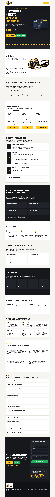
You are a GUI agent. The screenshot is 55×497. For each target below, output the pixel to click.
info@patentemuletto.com (14, 465)
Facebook (24, 71)
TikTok (12, 71)
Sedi (38, 46)
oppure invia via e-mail (40, 463)
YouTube (20, 71)
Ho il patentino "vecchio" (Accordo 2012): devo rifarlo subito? (16, 410)
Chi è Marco (7, 46)
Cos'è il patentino (13, 46)
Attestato (35, 46)
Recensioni (45, 46)
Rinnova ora (27, 127)
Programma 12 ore (25, 46)
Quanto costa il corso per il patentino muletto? (14, 380)
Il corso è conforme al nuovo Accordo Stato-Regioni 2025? (15, 391)
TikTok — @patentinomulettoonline (37, 474)
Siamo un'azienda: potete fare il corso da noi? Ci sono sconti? (16, 428)
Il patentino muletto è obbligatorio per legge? (13, 388)
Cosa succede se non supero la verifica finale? (14, 406)
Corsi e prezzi (19, 46)
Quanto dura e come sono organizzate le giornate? (14, 384)
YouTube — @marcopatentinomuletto (37, 476)
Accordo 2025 (30, 46)
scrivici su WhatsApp (29, 290)
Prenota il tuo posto (12, 127)
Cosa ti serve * (33, 451)
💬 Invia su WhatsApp (39, 461)
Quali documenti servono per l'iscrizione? (13, 417)
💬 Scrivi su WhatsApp (21, 35)
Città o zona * (33, 448)
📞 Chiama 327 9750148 (11, 35)
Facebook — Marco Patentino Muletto (38, 477)
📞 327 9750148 (46, 2)
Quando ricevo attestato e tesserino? (12, 395)
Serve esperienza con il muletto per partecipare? (14, 432)
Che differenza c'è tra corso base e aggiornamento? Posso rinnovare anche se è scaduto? (20, 413)
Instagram (16, 71)
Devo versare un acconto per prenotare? (13, 421)
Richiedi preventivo (42, 127)
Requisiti (41, 46)
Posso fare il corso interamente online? (13, 402)
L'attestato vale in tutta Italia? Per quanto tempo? (14, 399)
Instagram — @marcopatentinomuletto (38, 475)
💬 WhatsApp (17, 462)
